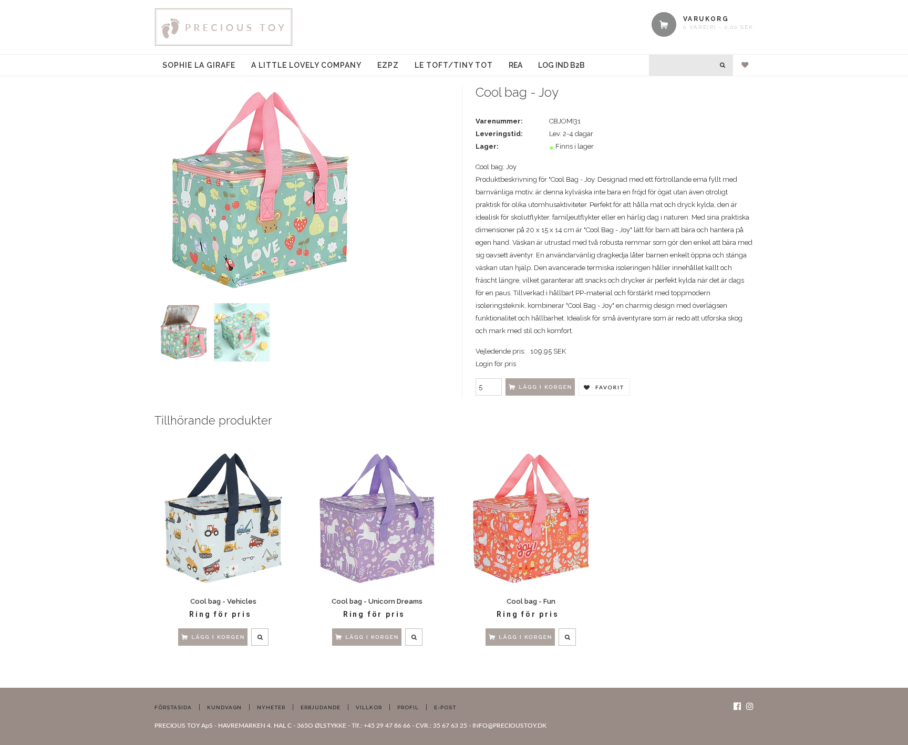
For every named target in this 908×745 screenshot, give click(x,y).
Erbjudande (320, 707)
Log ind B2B (561, 65)
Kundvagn (224, 707)
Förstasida (173, 707)
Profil (408, 707)
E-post (445, 707)
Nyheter (271, 707)
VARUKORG (706, 19)
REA (515, 65)
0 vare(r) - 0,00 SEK (718, 27)
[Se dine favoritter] (741, 65)
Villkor (369, 707)
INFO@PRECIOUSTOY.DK (509, 725)
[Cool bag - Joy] (259, 190)
